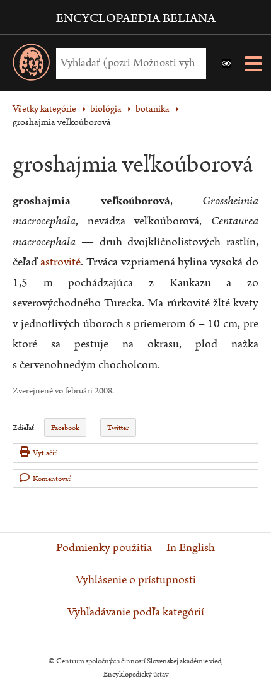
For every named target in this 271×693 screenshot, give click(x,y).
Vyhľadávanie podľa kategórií (135, 612)
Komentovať (52, 479)
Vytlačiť (45, 453)
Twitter (118, 427)
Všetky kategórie (44, 108)
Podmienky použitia (104, 548)
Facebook (65, 427)
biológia (106, 108)
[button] (226, 63)
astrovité (60, 262)
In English (190, 548)
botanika (153, 108)
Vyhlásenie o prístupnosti (136, 580)
